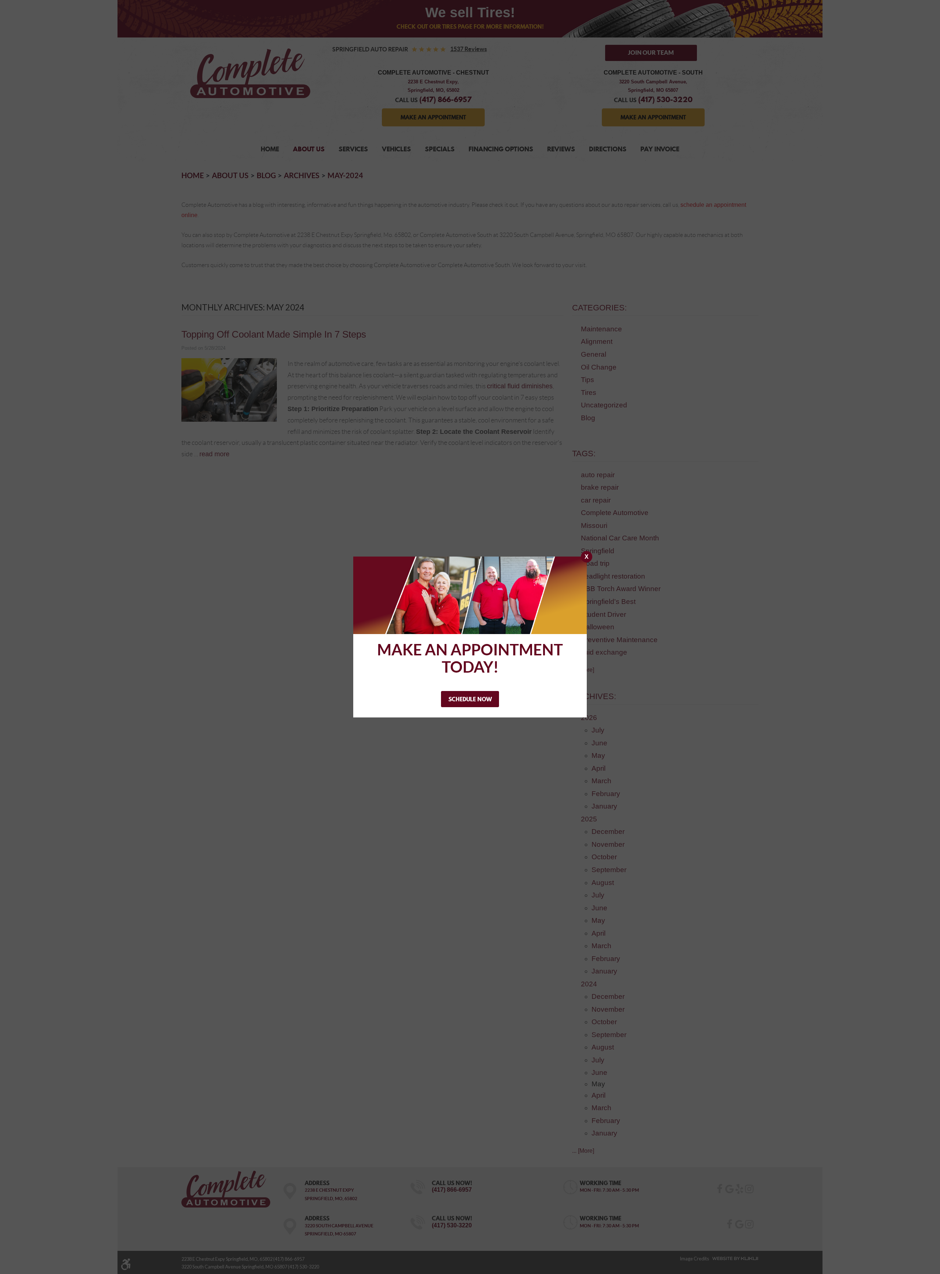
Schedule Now (470, 699)
